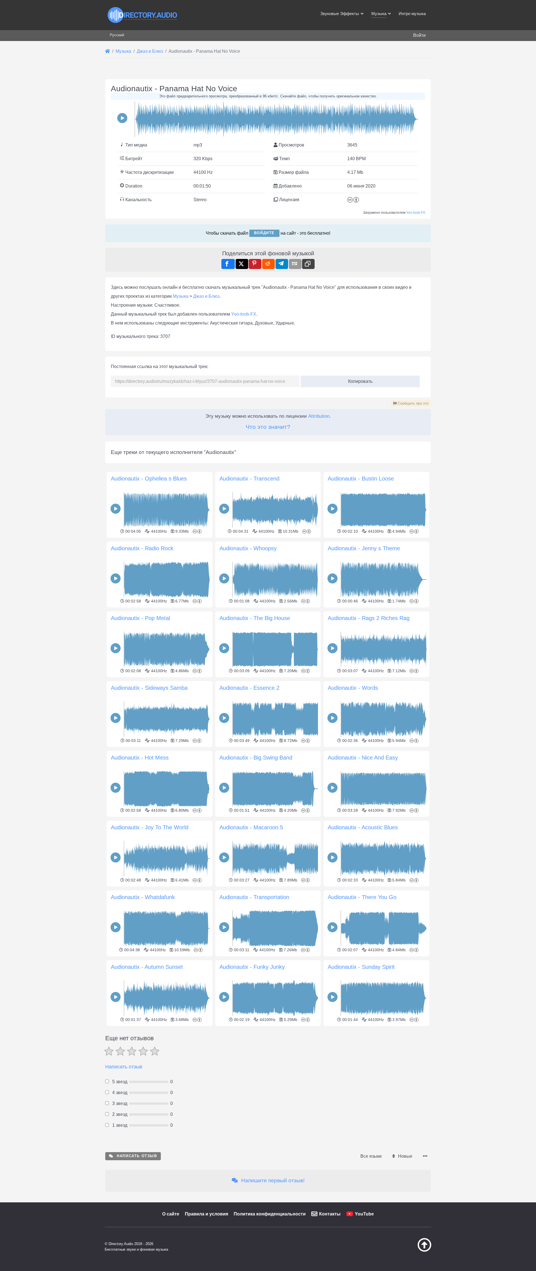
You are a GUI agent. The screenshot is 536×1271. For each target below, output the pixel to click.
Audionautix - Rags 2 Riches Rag (369, 618)
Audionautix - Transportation (254, 897)
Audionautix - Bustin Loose (361, 478)
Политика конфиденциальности (270, 1214)
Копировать (358, 380)
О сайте (170, 1214)
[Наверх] (410, 1250)
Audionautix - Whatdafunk (143, 897)
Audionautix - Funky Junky (252, 967)
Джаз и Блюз (206, 296)
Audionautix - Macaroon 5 (251, 827)
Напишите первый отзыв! (272, 1180)
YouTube (364, 1214)
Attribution (318, 416)
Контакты (330, 1214)
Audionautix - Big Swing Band (255, 758)
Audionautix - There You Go (362, 897)
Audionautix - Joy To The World (149, 827)
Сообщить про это (413, 403)
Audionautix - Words (353, 688)
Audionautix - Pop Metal (140, 618)
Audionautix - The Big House (254, 618)
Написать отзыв (123, 1067)
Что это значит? (268, 427)
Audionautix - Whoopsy (248, 548)
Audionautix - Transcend (249, 478)
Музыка (180, 296)
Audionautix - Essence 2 (249, 688)
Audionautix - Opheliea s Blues (149, 478)
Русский (117, 35)
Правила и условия (206, 1214)
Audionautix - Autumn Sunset (147, 967)
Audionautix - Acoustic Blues (363, 827)
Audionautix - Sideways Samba (149, 688)
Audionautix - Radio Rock (142, 548)
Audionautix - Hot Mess (140, 758)
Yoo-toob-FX (415, 213)
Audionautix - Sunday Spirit (361, 967)
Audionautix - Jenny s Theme (364, 548)
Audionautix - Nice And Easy (363, 758)
